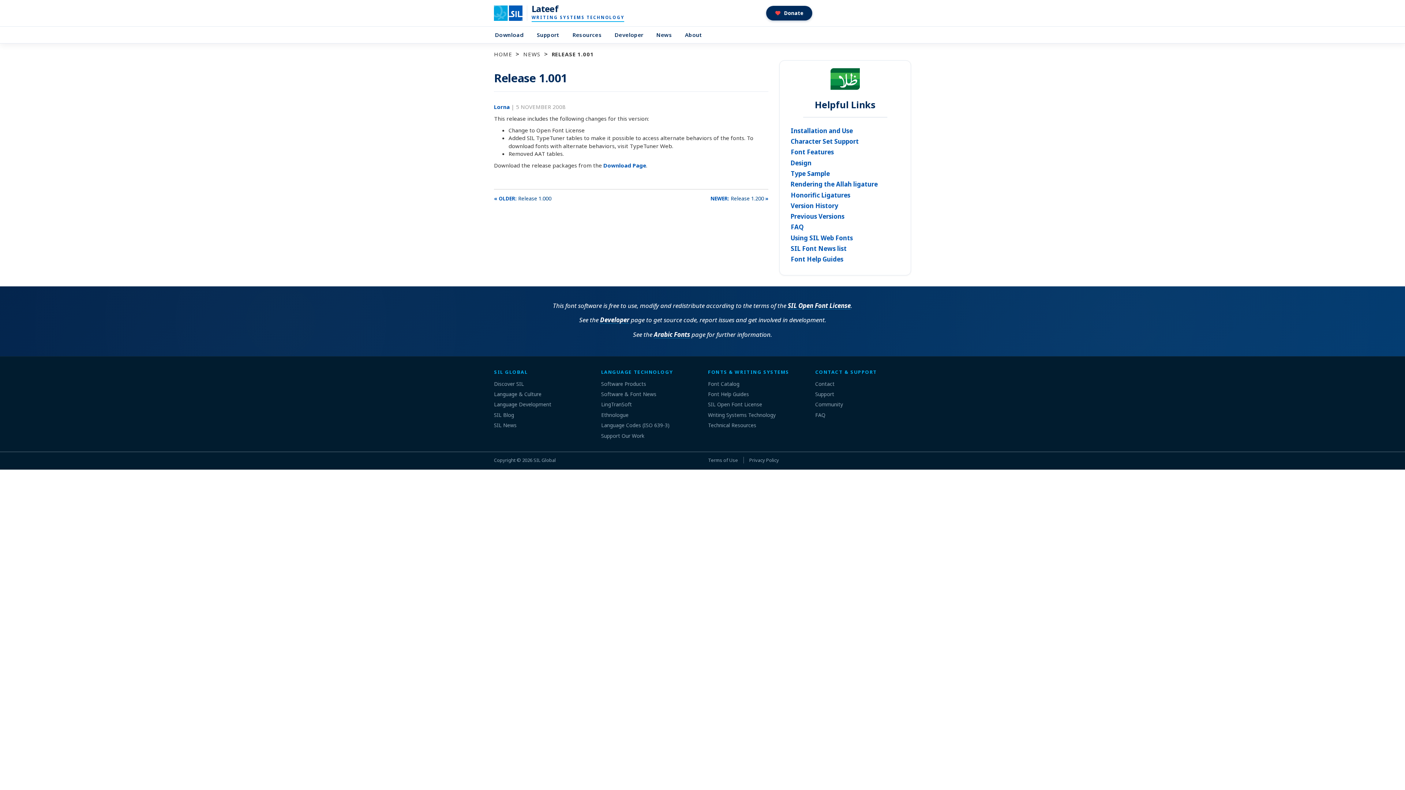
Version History (814, 206)
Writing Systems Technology (742, 414)
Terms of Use (723, 460)
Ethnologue (615, 414)
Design (801, 163)
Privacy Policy (764, 460)
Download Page (624, 165)
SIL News (505, 425)
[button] (789, 13)
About (693, 34)
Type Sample (810, 173)
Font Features (812, 152)
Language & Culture (518, 394)
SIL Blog (504, 414)
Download (509, 34)
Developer (629, 34)
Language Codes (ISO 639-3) (635, 425)
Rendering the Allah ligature (834, 184)
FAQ (797, 227)
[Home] (513, 13)
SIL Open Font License (819, 305)
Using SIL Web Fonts (822, 238)
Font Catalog (723, 383)
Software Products (623, 383)
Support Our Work (622, 435)
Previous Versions (817, 216)
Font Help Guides (817, 259)
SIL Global (544, 460)
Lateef (545, 8)
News (664, 34)
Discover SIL (509, 383)
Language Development (522, 404)
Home (503, 54)
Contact (825, 383)
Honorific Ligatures (820, 195)
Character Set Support (825, 141)
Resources (587, 34)
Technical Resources (732, 425)
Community (829, 404)
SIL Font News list (819, 248)
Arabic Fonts (672, 334)
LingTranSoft (616, 404)
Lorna (502, 106)
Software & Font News (628, 394)
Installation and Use (822, 131)
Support (548, 34)
